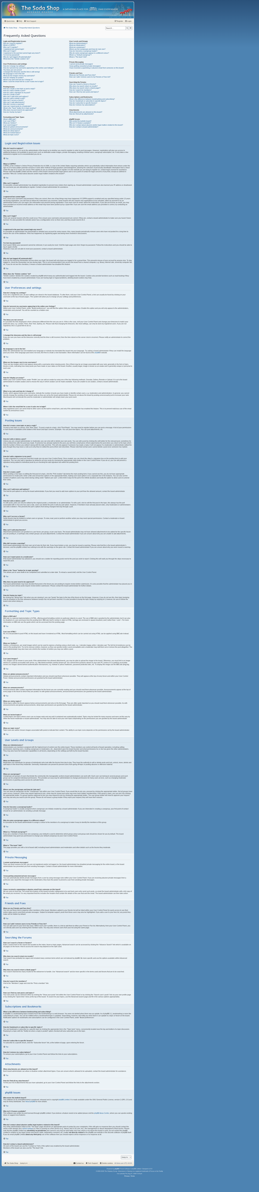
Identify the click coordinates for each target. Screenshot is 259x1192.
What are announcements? (13, 129)
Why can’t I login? (9, 51)
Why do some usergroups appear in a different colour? (89, 53)
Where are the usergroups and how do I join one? (87, 49)
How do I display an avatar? (13, 78)
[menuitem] (121, 17)
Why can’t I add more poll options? (15, 96)
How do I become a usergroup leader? (83, 51)
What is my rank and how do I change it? (18, 80)
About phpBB (30, 1101)
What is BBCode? (9, 119)
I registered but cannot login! (13, 49)
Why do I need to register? (12, 43)
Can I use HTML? (9, 121)
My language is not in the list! (13, 74)
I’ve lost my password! (11, 55)
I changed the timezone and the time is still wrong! (21, 72)
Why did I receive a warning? (13, 104)
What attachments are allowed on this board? (85, 112)
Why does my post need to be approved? (18, 110)
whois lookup (28, 1128)
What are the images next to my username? (19, 76)
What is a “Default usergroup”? (80, 55)
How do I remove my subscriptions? (82, 105)
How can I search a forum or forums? (82, 84)
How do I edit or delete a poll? (14, 98)
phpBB (97, 353)
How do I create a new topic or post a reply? (19, 89)
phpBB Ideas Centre (101, 1113)
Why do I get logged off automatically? (17, 57)
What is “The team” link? (78, 57)
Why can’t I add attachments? (14, 102)
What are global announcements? (15, 127)
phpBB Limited (64, 1100)
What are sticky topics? (11, 131)
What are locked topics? (12, 133)
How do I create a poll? (11, 94)
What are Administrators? (78, 43)
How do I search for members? (80, 90)
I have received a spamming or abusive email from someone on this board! (96, 68)
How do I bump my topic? (12, 112)
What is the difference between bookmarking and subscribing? (92, 99)
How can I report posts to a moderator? (17, 106)
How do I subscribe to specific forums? (83, 103)
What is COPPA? (9, 45)
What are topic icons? (11, 135)
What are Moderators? (77, 45)
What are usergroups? (77, 47)
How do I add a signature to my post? (16, 93)
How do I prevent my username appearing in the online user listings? (28, 68)
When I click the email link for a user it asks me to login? (23, 81)
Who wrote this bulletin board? (80, 121)
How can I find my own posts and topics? (84, 92)
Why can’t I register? (10, 47)
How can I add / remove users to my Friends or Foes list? (89, 77)
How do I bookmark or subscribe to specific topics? (87, 101)
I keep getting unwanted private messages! (84, 66)
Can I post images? (10, 125)
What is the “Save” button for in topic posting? (19, 108)
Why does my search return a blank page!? (84, 88)
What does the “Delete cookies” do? (16, 59)
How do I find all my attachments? (81, 114)
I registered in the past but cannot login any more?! (21, 53)
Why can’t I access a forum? (13, 100)
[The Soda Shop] (40, 9)
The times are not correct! (12, 70)
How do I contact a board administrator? (83, 127)
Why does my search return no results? (83, 86)
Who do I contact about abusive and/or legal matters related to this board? (96, 125)
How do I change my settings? (14, 66)
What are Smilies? (10, 123)
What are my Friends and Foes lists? (82, 75)
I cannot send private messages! (81, 64)
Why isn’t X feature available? (80, 123)
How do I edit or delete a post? (14, 91)
